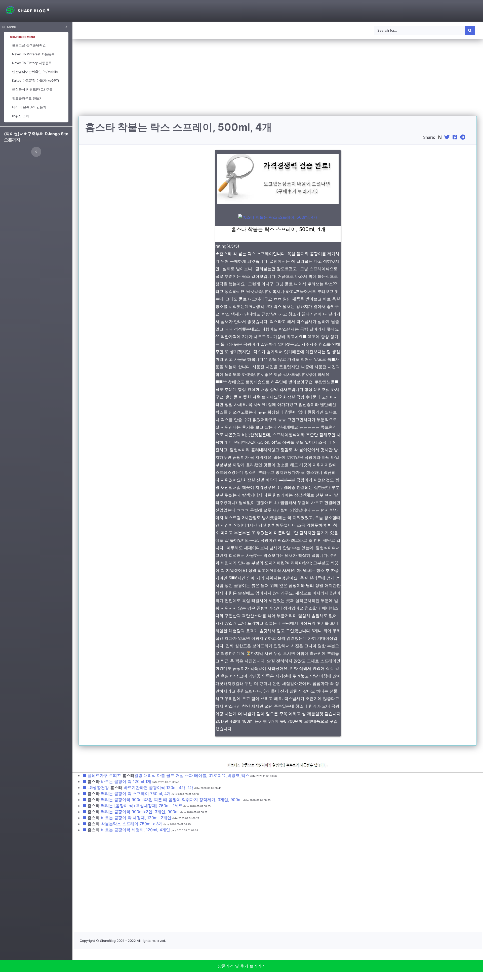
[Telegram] (463, 137)
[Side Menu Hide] (36, 152)
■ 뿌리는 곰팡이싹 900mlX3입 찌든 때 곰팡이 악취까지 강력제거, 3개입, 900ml (163, 799)
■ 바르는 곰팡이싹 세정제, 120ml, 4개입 (126, 829)
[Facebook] (456, 137)
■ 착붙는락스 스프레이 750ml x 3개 (123, 823)
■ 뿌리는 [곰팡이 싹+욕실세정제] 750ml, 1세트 (133, 805)
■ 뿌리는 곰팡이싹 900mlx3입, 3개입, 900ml (131, 811)
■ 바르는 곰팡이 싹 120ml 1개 (117, 781)
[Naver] (440, 137)
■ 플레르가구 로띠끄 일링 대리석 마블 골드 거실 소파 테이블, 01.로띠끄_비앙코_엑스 (166, 775)
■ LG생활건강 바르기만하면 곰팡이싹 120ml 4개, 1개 (138, 787)
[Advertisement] (278, 80)
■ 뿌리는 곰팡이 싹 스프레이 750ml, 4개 (127, 793)
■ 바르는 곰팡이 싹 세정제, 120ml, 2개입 (127, 817)
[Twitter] (448, 137)
